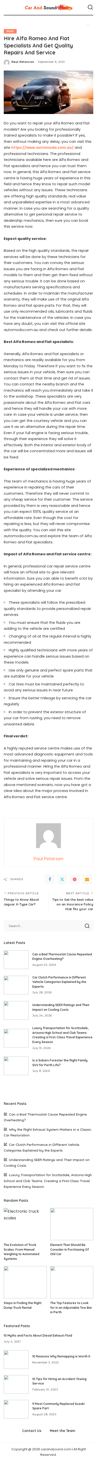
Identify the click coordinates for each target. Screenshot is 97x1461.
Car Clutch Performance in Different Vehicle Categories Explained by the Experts (59, 981)
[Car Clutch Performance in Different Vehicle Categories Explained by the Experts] (16, 985)
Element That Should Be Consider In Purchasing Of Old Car (69, 1249)
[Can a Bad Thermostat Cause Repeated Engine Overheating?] (16, 959)
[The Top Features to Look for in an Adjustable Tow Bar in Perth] (71, 1282)
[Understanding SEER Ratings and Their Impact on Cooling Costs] (16, 1010)
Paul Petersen (22, 62)
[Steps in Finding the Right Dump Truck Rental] (25, 1282)
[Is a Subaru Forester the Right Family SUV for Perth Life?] (16, 1065)
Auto (10, 31)
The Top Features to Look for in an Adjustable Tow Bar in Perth (71, 1307)
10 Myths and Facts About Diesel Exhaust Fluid (38, 1335)
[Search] (90, 7)
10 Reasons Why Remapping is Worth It (61, 1356)
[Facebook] (50, 879)
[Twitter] (62, 879)
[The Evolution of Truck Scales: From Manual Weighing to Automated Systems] (25, 1224)
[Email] (87, 879)
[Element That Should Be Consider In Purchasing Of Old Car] (71, 1224)
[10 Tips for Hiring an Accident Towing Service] (16, 1384)
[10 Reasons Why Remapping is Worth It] (16, 1359)
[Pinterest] (75, 879)
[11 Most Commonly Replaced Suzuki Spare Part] (16, 1409)
